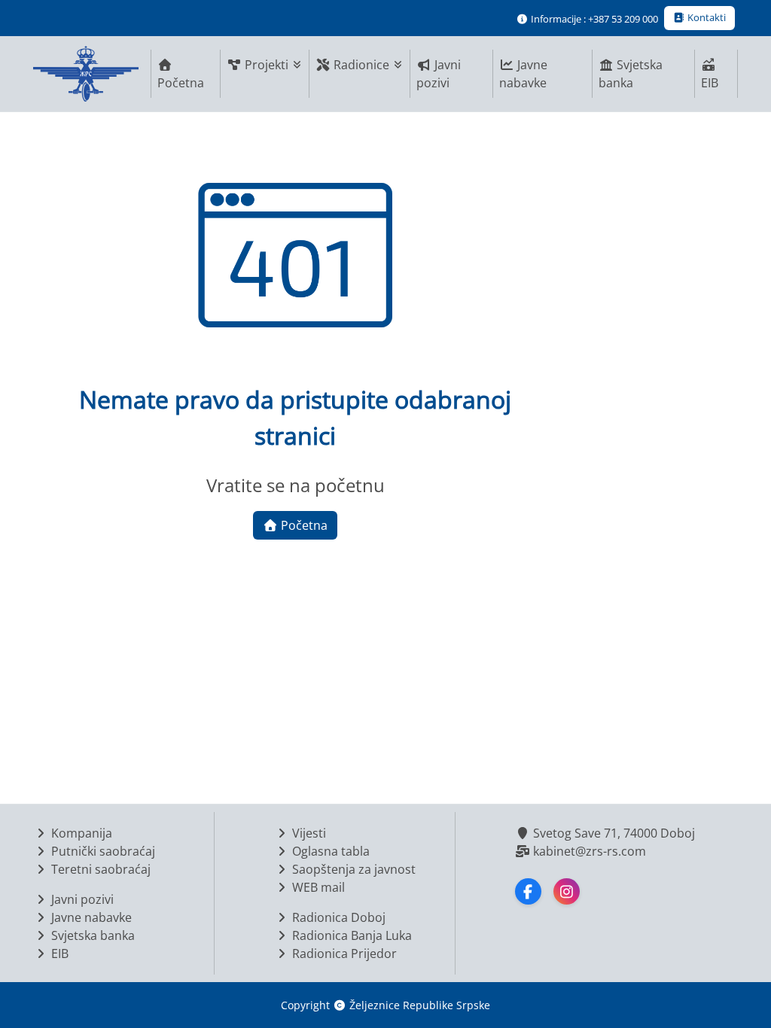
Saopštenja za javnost (352, 869)
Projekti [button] (266, 64)
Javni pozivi (438, 73)
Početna (180, 83)
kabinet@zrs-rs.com (588, 851)
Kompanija (80, 833)
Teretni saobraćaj (99, 869)
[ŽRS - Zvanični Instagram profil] (566, 891)
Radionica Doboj (337, 917)
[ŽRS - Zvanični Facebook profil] (528, 891)
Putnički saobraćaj (101, 851)
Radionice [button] (361, 64)
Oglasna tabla (329, 851)
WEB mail (317, 887)
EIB (709, 83)
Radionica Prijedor (343, 953)
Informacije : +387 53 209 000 (593, 19)
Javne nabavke (523, 73)
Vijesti (307, 833)
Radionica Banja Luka (350, 935)
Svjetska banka (631, 73)
